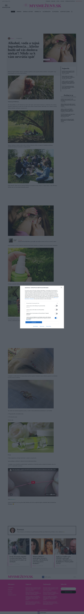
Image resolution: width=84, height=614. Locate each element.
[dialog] (42, 307)
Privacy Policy (48, 326)
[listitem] (42, 303)
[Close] (62, 288)
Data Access (42, 326)
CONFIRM (34, 322)
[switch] (56, 306)
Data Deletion (35, 326)
